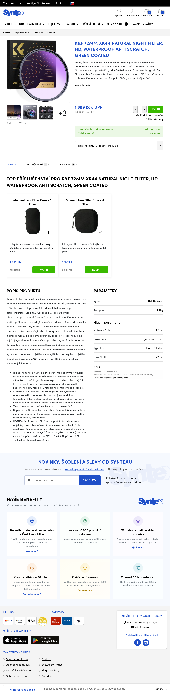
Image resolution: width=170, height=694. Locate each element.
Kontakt (60, 3)
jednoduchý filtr (154, 339)
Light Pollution (154, 348)
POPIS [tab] (10, 164)
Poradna (47, 676)
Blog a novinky (50, 670)
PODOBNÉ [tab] (66, 164)
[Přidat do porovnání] (48, 232)
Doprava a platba (17, 659)
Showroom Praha (52, 665)
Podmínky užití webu (18, 670)
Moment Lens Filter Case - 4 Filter (85, 202)
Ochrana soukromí (17, 676)
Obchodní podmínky (18, 665)
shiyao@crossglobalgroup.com (114, 377)
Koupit (156, 109)
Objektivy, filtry (21, 32)
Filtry (35, 32)
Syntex (6, 32)
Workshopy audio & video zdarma (84, 469)
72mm (159, 330)
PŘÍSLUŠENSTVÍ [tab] (36, 164)
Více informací (83, 85)
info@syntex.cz (143, 627)
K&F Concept (48, 32)
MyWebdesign (116, 689)
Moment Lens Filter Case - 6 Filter (32, 202)
